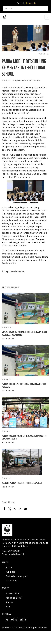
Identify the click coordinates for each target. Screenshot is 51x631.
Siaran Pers (11, 580)
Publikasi (10, 571)
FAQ (8, 606)
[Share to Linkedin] (20, 509)
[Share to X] (9, 509)
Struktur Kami (13, 593)
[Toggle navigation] (46, 17)
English (20, 3)
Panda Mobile (17, 271)
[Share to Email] (25, 509)
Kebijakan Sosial (14, 597)
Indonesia (31, 3)
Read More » (8, 338)
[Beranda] (4, 17)
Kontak (9, 602)
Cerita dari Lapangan (16, 576)
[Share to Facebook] (4, 509)
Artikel (9, 567)
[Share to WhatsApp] (15, 509)
